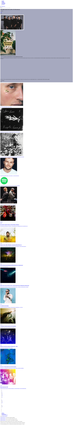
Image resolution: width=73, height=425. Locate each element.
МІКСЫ (3, 1)
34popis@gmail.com (4, 416)
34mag (1, 12)
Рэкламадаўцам (4, 414)
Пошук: (1, 7)
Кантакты (3, 413)
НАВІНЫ (3, 2)
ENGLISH (3, 4)
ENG (4, 6)
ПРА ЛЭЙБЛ (3, 3)
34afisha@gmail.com (2, 417)
